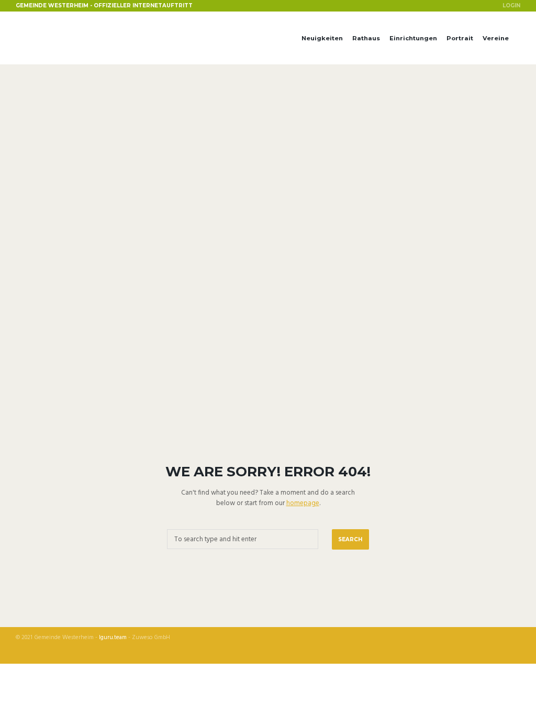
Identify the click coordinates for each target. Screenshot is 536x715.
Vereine (496, 38)
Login (511, 5)
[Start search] (350, 539)
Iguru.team (113, 637)
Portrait (459, 38)
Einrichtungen (413, 38)
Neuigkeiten (322, 38)
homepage (302, 503)
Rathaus (366, 38)
